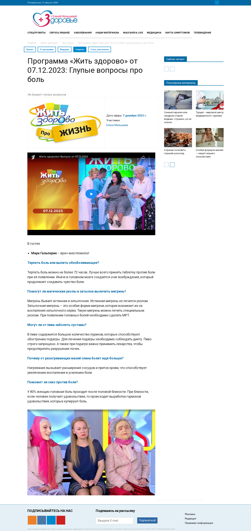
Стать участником (100, 49)
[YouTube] (221, 3)
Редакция (190, 518)
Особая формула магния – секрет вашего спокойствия (209, 153)
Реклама (190, 514)
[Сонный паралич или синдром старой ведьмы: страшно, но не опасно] (178, 100)
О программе (46, 49)
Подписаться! (147, 520)
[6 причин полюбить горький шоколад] (178, 137)
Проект (29, 49)
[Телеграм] (217, 3)
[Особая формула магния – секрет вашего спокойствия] (210, 137)
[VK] (213, 3)
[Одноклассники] (208, 3)
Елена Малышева (117, 125)
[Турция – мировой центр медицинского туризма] (210, 100)
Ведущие (64, 49)
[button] (219, 31)
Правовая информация (199, 522)
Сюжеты (80, 49)
